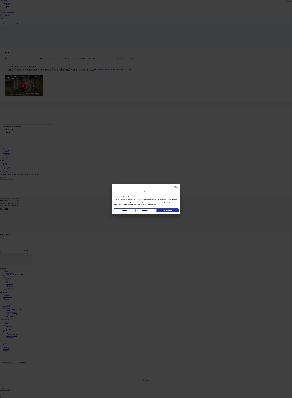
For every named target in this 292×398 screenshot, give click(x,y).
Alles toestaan (168, 210)
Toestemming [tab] (123, 191)
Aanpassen (145, 210)
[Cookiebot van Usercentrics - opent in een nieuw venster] (172, 187)
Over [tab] (169, 191)
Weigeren (124, 210)
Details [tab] (146, 191)
